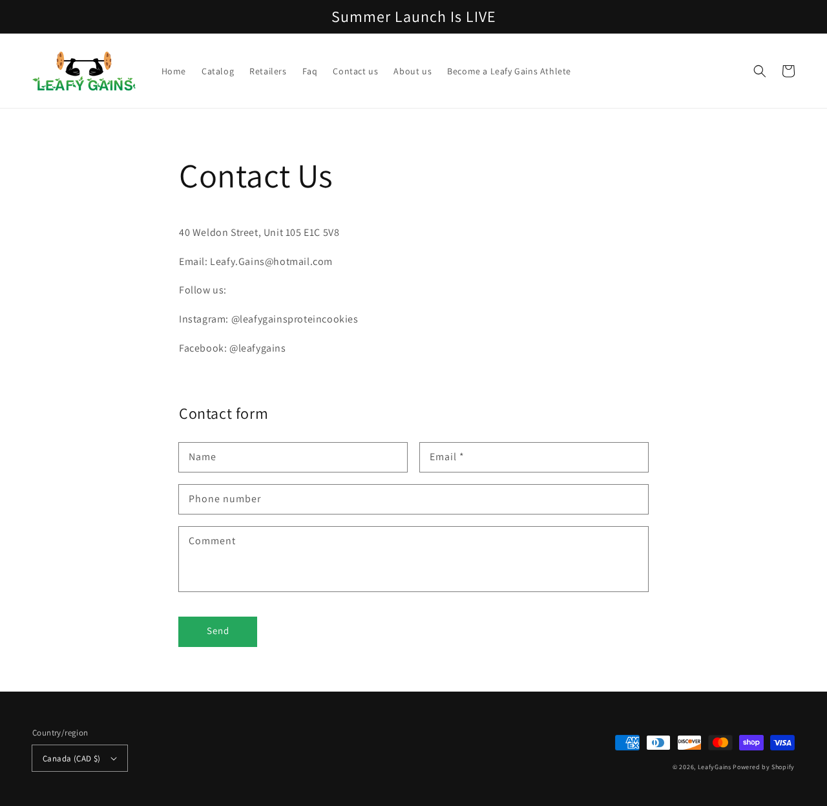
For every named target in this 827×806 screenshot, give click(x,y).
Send (218, 630)
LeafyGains (714, 767)
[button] (760, 71)
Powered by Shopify (764, 767)
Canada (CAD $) (72, 758)
